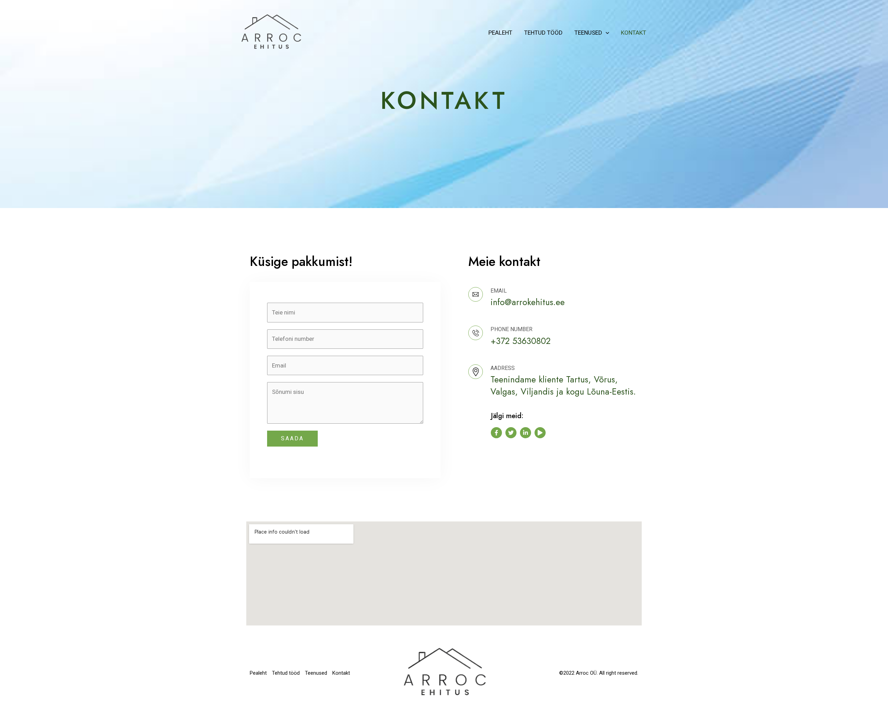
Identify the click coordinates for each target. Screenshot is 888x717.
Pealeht (500, 32)
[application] (605, 32)
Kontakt (633, 32)
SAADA (292, 438)
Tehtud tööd (543, 32)
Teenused (588, 32)
